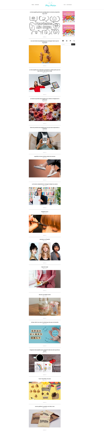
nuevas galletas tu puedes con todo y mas (44, 406)
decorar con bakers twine (45, 294)
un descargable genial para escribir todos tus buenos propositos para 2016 (45, 12)
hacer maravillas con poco (45, 378)
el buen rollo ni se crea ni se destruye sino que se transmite (44, 322)
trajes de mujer (44, 267)
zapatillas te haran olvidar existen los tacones (44, 156)
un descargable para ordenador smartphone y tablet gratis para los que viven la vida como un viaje (44, 70)
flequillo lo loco (44, 211)
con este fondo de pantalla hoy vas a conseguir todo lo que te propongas (45, 41)
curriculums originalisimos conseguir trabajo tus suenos (45, 184)
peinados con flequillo (45, 239)
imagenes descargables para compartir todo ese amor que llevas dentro (45, 350)
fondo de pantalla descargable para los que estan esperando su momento (44, 128)
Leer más (44, 65)
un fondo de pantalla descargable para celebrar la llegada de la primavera (44, 99)
